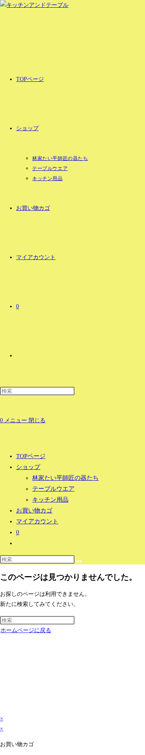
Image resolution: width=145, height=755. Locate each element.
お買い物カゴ (34, 510)
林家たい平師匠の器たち (65, 478)
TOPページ (31, 456)
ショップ (28, 467)
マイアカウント (37, 521)
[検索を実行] (79, 561)
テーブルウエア (53, 488)
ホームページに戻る (25, 630)
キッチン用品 (50, 499)
